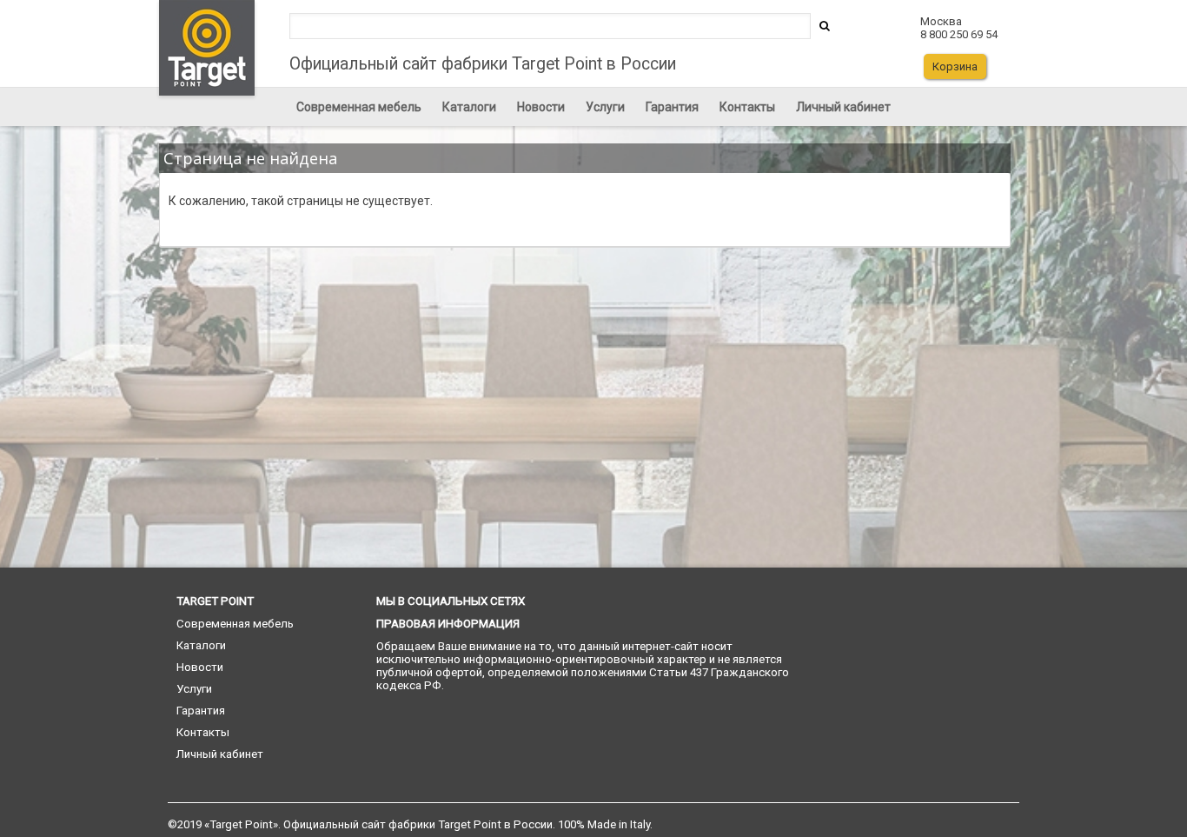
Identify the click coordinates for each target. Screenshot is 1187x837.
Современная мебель (358, 107)
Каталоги (469, 107)
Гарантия (672, 107)
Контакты (747, 107)
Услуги (605, 107)
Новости (541, 107)
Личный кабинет (843, 107)
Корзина (955, 66)
